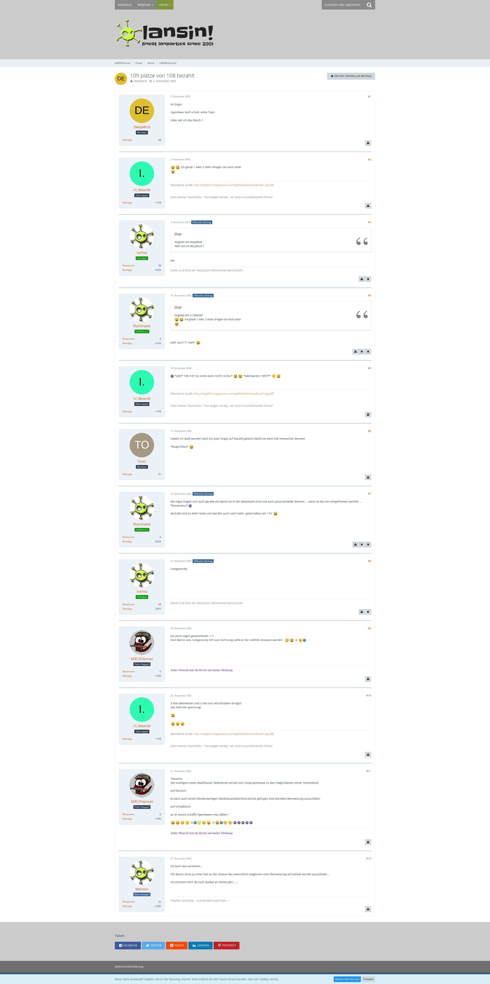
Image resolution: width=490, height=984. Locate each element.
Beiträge (127, 140)
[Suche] (369, 5)
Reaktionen (129, 265)
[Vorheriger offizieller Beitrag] (362, 352)
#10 (368, 695)
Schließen (368, 979)
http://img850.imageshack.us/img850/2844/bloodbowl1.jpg (231, 185)
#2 (369, 159)
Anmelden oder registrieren (342, 5)
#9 (369, 628)
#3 (369, 222)
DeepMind (140, 81)
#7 (369, 493)
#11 (368, 771)
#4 (369, 295)
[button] (128, 945)
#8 (369, 561)
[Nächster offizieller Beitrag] (368, 279)
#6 (369, 431)
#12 (368, 858)
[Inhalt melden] (368, 143)
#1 (369, 96)
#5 (369, 368)
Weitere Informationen (347, 979)
